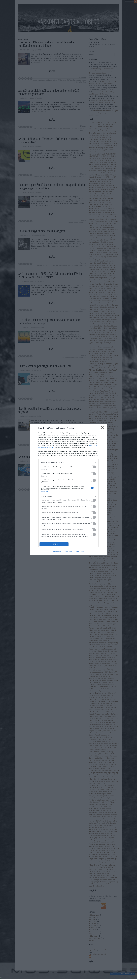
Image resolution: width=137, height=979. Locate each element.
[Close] (103, 428)
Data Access (68, 551)
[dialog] (68, 489)
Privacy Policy (80, 551)
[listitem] (68, 462)
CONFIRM (54, 544)
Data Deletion (57, 551)
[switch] (93, 467)
